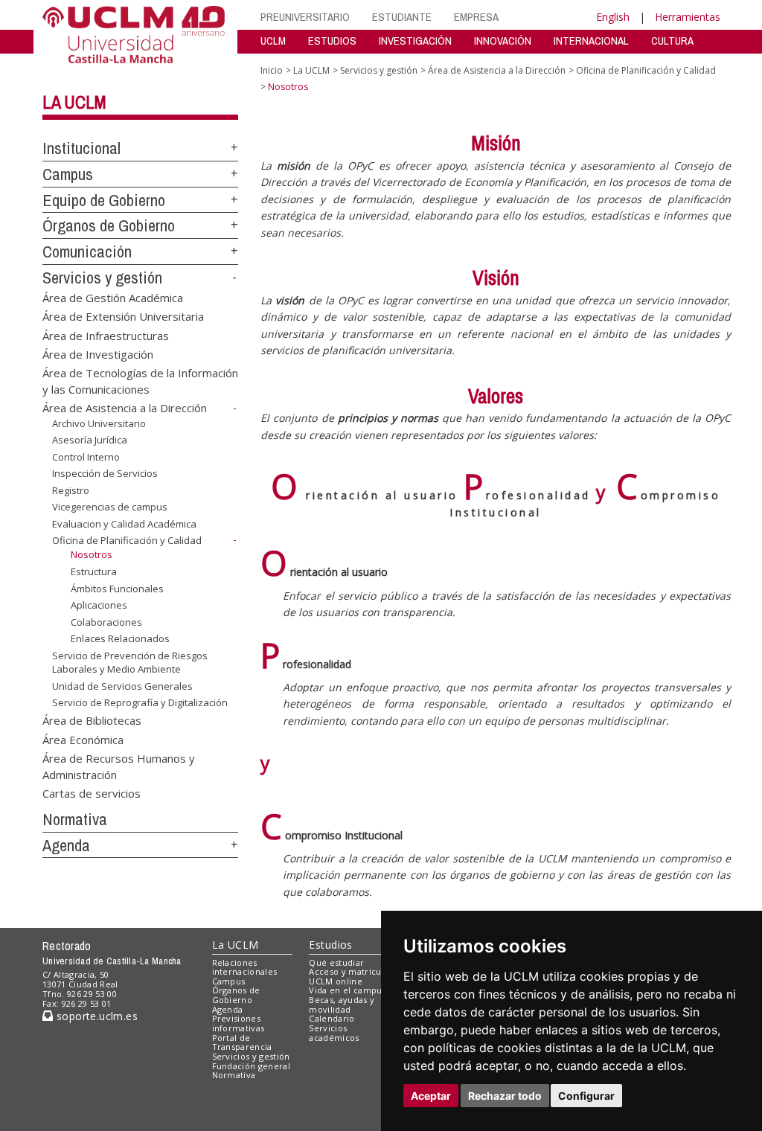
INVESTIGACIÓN (415, 40)
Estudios (330, 945)
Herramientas (687, 17)
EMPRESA (476, 17)
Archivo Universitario (99, 422)
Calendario (331, 1018)
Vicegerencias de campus (109, 506)
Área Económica (83, 738)
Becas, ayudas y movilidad (341, 1004)
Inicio (271, 70)
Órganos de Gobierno (108, 225)
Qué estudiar (336, 962)
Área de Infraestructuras (105, 334)
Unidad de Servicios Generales (122, 686)
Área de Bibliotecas (91, 720)
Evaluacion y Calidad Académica (124, 524)
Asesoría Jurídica (89, 439)
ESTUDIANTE (402, 17)
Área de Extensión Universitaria (123, 316)
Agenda (66, 845)
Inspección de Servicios (105, 473)
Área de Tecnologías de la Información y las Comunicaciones (140, 380)
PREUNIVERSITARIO (305, 17)
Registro (70, 490)
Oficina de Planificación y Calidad (127, 540)
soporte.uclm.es (95, 1016)
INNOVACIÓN (502, 40)
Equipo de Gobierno (103, 200)
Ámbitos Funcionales (117, 588)
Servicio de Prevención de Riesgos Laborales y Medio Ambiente (130, 662)
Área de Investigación (97, 353)
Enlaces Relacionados (120, 638)
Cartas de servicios (91, 793)
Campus (67, 174)
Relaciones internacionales (245, 967)
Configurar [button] (586, 1095)
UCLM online (335, 981)
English (613, 17)
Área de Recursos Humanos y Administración (118, 766)
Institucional (81, 148)
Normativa (74, 819)
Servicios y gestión (102, 277)
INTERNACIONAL (591, 40)
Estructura (94, 571)
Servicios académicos (334, 1032)
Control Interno (86, 457)
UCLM (273, 40)
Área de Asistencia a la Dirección (124, 407)
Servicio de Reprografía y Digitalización (140, 702)
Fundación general (251, 1065)
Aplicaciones (99, 605)
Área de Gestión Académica (112, 296)
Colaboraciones (106, 622)
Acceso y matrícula (348, 971)
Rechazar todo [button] (505, 1095)
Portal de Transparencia (242, 1042)
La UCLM (74, 102)
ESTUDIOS (332, 40)
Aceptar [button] (431, 1095)
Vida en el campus (347, 990)
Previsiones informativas (238, 1023)
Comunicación (87, 251)
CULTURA (672, 40)
